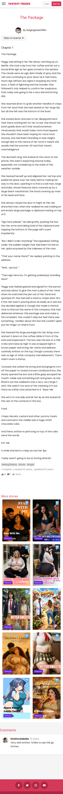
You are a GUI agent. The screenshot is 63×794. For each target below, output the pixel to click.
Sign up (56, 3)
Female (22, 464)
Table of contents (14, 38)
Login (46, 3)
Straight (30, 464)
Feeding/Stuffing (9, 464)
